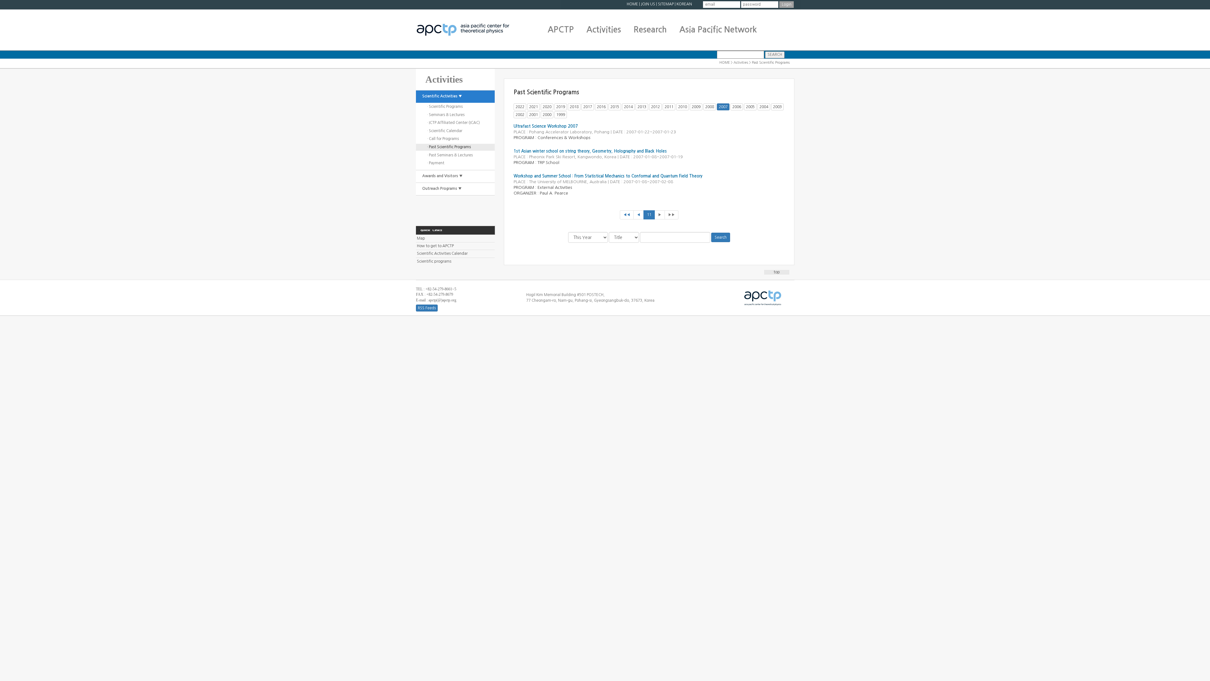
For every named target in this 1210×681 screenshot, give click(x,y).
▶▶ (671, 215)
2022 (520, 107)
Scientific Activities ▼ (442, 96)
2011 (669, 107)
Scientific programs (434, 261)
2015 (614, 107)
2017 (587, 107)
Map (421, 238)
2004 (763, 107)
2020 (547, 107)
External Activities (555, 187)
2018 (574, 107)
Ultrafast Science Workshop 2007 (546, 126)
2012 (655, 107)
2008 (709, 107)
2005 (750, 107)
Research (650, 30)
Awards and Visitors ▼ (442, 176)
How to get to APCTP (435, 246)
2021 (533, 107)
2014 (628, 107)
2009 (696, 107)
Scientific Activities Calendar (442, 253)
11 (649, 215)
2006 (736, 107)
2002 (520, 115)
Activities (603, 30)
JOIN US (648, 4)
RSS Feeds (427, 308)
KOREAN (684, 4)
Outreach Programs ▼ (442, 188)
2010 (682, 107)
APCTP (561, 30)
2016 (601, 107)
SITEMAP (666, 4)
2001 (533, 115)
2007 (723, 107)
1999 (560, 115)
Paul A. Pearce (554, 193)
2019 (560, 107)
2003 (777, 107)
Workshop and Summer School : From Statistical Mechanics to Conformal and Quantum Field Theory (608, 176)
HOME (632, 4)
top (777, 272)
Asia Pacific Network (718, 30)
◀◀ (626, 215)
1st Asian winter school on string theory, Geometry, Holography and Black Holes (590, 151)
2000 (547, 115)
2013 (641, 107)
